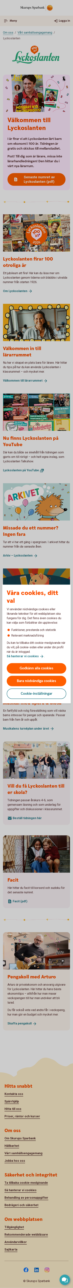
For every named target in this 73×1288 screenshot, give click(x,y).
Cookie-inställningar (36, 693)
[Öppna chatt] (65, 1280)
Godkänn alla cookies (36, 668)
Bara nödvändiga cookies (36, 681)
